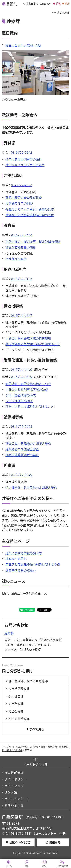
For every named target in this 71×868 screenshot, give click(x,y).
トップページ (8, 747)
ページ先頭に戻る (35, 764)
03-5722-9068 (21, 426)
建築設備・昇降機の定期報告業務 (28, 443)
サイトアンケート (17, 798)
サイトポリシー (15, 779)
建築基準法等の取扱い (20, 570)
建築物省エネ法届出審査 (22, 449)
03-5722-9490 (21, 369)
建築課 (8, 633)
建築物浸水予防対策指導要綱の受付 (29, 215)
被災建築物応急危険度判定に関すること (32, 344)
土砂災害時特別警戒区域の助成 (26, 389)
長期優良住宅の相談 (19, 203)
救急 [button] (67, 3)
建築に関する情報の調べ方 (23, 553)
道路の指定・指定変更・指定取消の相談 (32, 241)
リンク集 (10, 792)
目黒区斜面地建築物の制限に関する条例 (32, 564)
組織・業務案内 (49, 747)
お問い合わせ (14, 805)
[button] (29, 4)
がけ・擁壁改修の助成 (20, 395)
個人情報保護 (14, 772)
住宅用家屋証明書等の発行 (23, 159)
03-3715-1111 (21, 833)
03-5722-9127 (21, 278)
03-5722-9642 (21, 152)
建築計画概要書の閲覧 (20, 247)
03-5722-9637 (21, 185)
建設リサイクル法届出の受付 (24, 165)
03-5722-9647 (21, 315)
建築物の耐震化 (16, 558)
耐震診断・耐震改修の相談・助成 (28, 384)
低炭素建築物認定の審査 (22, 455)
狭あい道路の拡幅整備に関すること (29, 406)
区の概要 (33, 747)
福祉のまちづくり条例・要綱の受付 (29, 209)
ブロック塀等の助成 (19, 401)
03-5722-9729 (21, 376)
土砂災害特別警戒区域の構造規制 (28, 338)
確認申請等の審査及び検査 (23, 197)
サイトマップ (14, 785)
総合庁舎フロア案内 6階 (23, 45)
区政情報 (22, 747)
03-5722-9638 (21, 234)
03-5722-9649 (21, 474)
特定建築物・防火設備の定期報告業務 (31, 487)
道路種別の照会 (16, 258)
